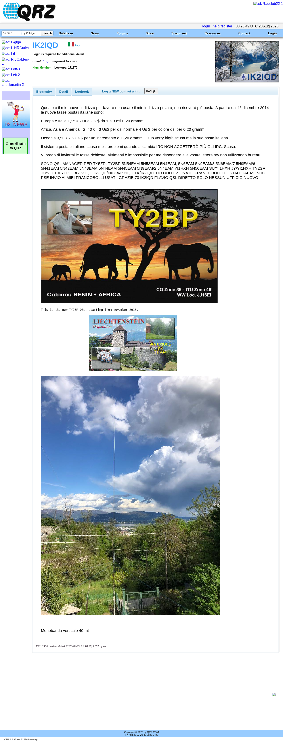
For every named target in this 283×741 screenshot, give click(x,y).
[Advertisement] (154, 695)
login (206, 26)
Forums (122, 33)
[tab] (44, 91)
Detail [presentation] (63, 91)
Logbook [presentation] (82, 91)
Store (150, 33)
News (95, 33)
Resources (213, 33)
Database (66, 33)
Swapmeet (179, 33)
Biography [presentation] (44, 91)
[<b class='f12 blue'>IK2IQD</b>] (247, 81)
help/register (222, 26)
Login (272, 33)
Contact (244, 33)
